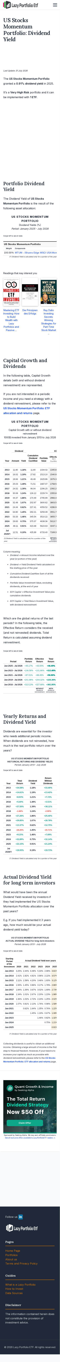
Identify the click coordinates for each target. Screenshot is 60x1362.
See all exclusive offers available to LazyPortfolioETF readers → (30, 1138)
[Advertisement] (30, 56)
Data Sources (14, 1293)
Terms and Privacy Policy (21, 1263)
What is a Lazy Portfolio (20, 1284)
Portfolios (11, 1255)
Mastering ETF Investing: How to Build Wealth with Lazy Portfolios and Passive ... (11, 320)
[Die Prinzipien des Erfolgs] (30, 292)
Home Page (12, 1250)
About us (11, 1259)
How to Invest (14, 1288)
